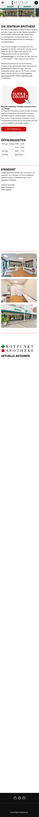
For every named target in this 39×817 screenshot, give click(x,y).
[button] (15, 798)
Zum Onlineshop (13, 129)
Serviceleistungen (7, 56)
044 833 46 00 (27, 76)
